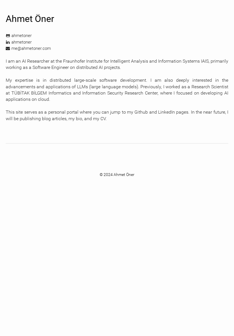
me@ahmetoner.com (31, 48)
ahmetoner (21, 35)
